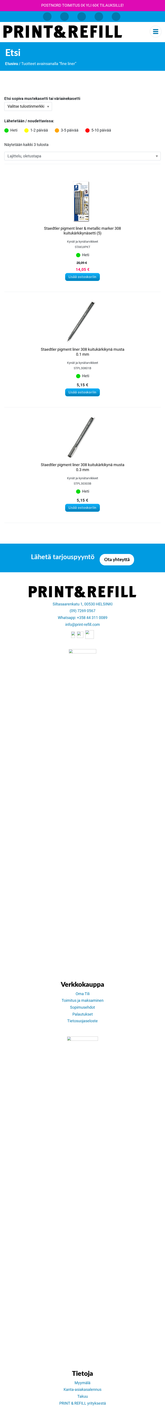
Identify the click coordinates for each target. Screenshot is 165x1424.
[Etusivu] (62, 31)
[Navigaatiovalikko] (156, 31)
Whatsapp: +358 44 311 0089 (82, 618)
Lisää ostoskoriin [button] (83, 277)
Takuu (82, 1396)
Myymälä (82, 1383)
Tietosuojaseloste (82, 1021)
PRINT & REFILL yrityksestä (82, 1403)
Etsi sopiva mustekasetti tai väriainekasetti (42, 98)
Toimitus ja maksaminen (83, 1000)
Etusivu (11, 64)
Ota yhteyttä (117, 559)
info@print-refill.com (82, 624)
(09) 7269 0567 (82, 611)
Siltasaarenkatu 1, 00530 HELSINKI (83, 604)
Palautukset (82, 1014)
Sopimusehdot (82, 1007)
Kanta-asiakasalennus (82, 1389)
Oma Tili (83, 994)
